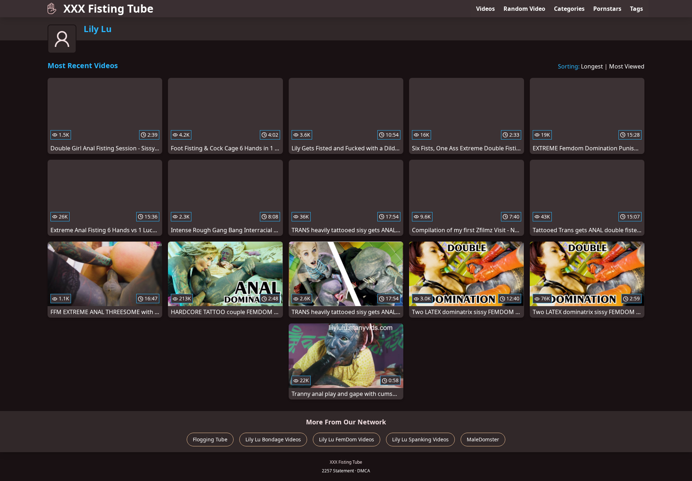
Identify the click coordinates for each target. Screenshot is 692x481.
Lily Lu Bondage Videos (273, 439)
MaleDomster (483, 439)
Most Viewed (626, 66)
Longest (592, 66)
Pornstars (607, 9)
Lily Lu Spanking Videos (420, 439)
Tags (636, 9)
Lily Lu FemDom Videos (346, 439)
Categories (569, 9)
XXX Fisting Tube (108, 8)
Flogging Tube (210, 439)
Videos (485, 9)
